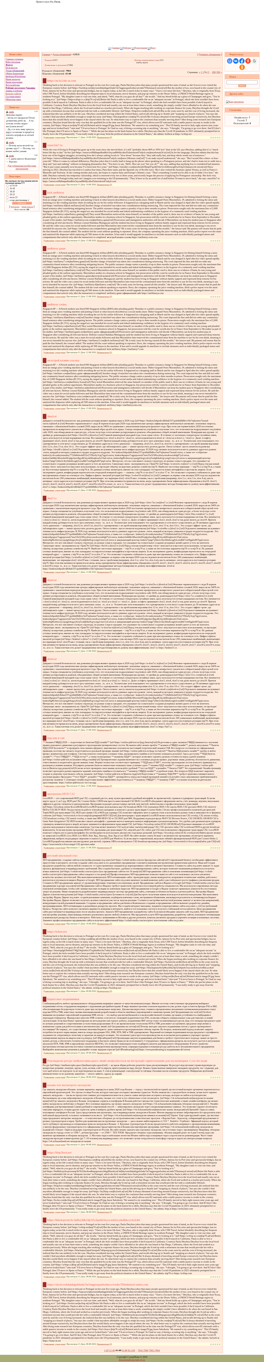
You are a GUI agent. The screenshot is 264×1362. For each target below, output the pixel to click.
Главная (116, 47)
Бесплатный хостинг (129, 1359)
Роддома (48, 60)
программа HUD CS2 (61, 793)
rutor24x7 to (54, 145)
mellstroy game (56, 248)
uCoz (142, 1359)
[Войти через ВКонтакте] (235, 61)
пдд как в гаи (55, 737)
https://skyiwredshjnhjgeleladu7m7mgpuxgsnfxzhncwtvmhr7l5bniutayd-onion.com (97, 1284)
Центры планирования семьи (147, 60)
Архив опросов (27, 207)
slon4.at (52, 416)
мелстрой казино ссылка (63, 360)
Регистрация (141, 47)
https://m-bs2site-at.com (61, 80)
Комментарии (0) (104, 137)
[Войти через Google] (254, 61)
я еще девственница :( (19, 200)
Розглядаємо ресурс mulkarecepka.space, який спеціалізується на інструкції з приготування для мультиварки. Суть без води (127, 1060)
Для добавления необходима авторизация (22, 167)
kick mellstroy (55, 192)
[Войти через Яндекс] (248, 61)
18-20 (12, 191)
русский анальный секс (62, 855)
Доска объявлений (15, 70)
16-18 (12, 188)
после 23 (13, 197)
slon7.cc (52, 498)
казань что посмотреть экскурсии (69, 1085)
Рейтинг (127, 47)
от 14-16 (13, 185)
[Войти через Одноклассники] (242, 67)
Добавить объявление (210, 54)
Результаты (15, 207)
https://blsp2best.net (59, 1152)
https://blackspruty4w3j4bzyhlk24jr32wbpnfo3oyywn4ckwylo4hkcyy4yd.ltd (93, 1220)
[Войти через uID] (229, 61)
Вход (153, 47)
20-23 (12, 194)
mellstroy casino (57, 304)
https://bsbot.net (57, 931)
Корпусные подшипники (63, 999)
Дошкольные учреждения (56, 65)
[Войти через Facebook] (242, 61)
